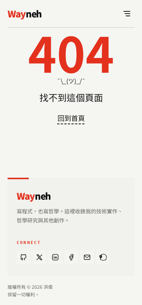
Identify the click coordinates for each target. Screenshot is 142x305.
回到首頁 (71, 118)
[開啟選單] (126, 13)
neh (34, 196)
